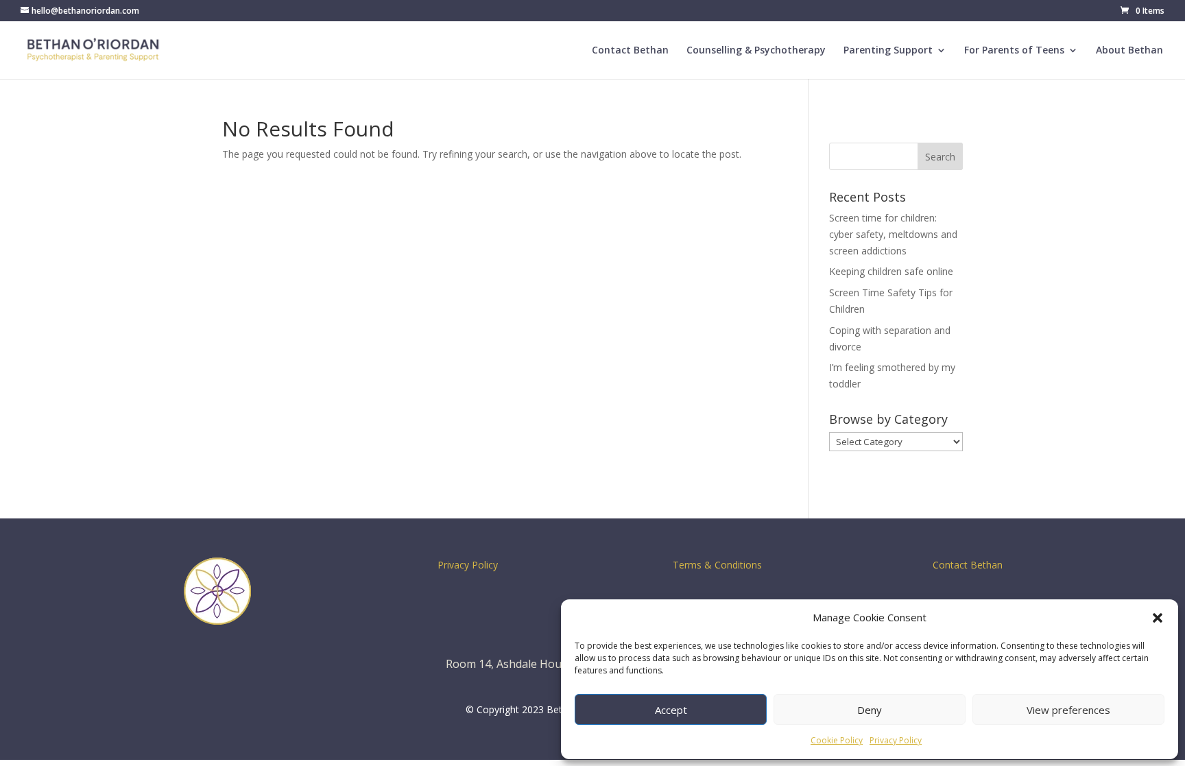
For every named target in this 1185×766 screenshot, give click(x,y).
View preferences (1068, 710)
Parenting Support (888, 50)
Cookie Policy (837, 740)
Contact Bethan (630, 50)
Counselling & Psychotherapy (756, 50)
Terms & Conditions (717, 564)
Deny (869, 710)
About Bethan (1129, 50)
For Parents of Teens (1014, 50)
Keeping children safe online (891, 271)
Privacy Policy (896, 740)
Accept (671, 710)
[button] (1157, 618)
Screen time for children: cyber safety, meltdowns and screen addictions (893, 234)
